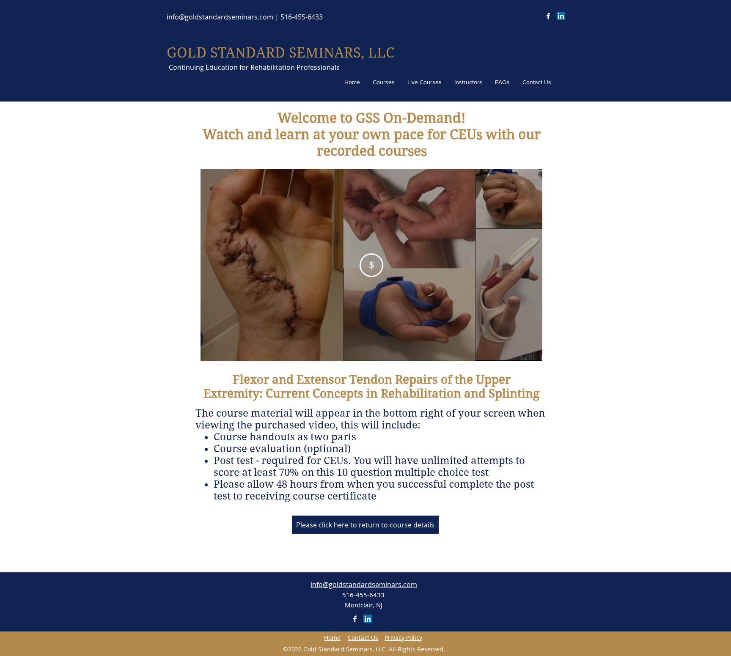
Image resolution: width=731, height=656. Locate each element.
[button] (363, 638)
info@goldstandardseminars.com (220, 17)
